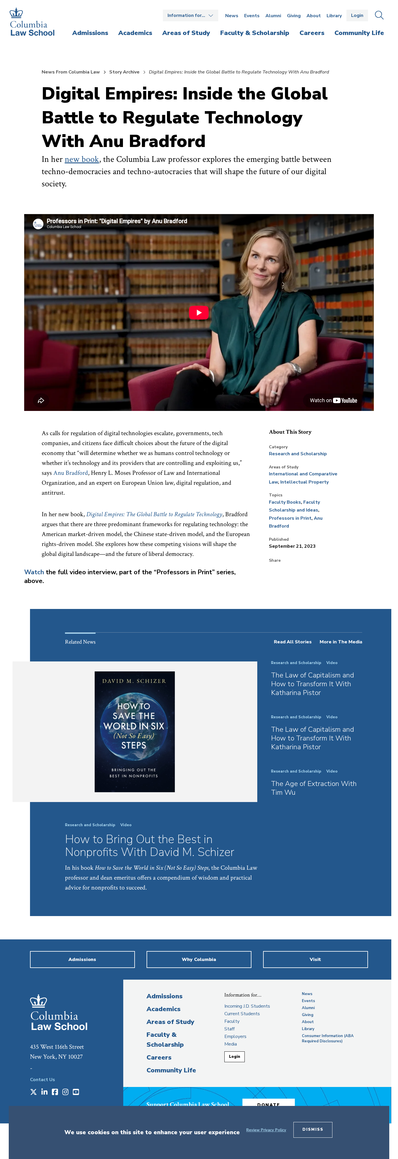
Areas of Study (170, 1022)
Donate (268, 1105)
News (231, 16)
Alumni (273, 16)
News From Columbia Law (71, 72)
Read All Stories (293, 642)
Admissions (164, 996)
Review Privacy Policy (266, 1130)
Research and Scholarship (298, 454)
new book (82, 159)
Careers (159, 1057)
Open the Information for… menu (190, 15)
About (314, 16)
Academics (163, 1009)
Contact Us (42, 1079)
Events (252, 16)
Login (357, 15)
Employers (235, 1036)
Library (334, 16)
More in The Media (341, 642)
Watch (34, 572)
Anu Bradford (70, 473)
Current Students (242, 1014)
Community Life (171, 1070)
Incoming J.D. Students (247, 1006)
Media (230, 1044)
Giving (294, 16)
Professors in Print (290, 518)
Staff (229, 1029)
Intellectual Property (304, 482)
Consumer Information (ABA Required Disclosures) (328, 1038)
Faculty (231, 1021)
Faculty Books (285, 502)
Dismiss (312, 1129)
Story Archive (124, 72)
